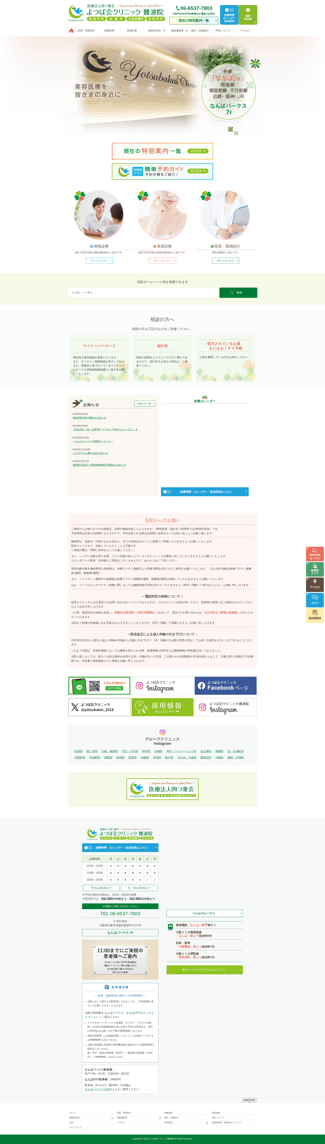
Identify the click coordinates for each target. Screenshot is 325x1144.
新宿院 (120, 757)
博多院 (108, 757)
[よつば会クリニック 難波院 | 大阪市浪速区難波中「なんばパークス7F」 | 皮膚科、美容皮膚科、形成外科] (117, 17)
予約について (218, 1117)
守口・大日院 (130, 751)
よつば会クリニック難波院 (161, 1139)
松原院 (78, 751)
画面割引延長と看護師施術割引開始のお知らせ (99, 464)
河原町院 (79, 757)
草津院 (157, 757)
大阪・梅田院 (110, 751)
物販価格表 (122, 1117)
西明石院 (205, 757)
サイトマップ (76, 1127)
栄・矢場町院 (236, 751)
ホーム (73, 1113)
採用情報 (168, 1122)
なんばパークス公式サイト (101, 1089)
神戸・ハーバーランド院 (181, 751)
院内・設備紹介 (171, 1117)
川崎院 (219, 757)
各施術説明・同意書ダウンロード (227, 1122)
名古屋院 (205, 751)
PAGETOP (249, 1100)
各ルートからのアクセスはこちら (203, 969)
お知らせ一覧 (144, 403)
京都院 (158, 751)
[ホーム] (71, 30)
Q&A (72, 1122)
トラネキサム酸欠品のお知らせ (90, 453)
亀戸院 (169, 757)
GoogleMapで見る (204, 913)
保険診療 (168, 1113)
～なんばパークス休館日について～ (93, 441)
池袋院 (145, 757)
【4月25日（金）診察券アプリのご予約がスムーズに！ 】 (105, 429)
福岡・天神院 (236, 757)
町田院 (133, 757)
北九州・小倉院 (186, 757)
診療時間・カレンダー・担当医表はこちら (206, 491)
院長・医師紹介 (124, 1113)
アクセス (121, 1122)
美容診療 (216, 1113)
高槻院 (219, 751)
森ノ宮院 (92, 751)
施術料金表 (75, 1117)
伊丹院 (146, 751)
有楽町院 (94, 757)
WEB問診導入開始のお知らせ (89, 417)
